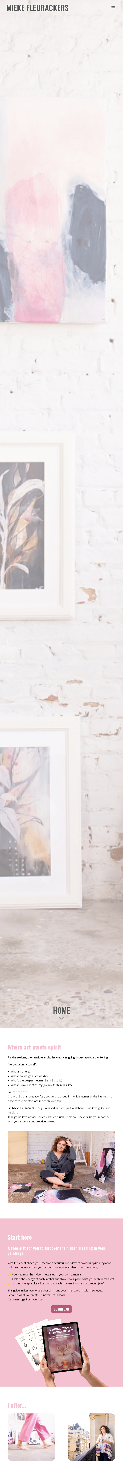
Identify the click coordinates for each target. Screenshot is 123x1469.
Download (61, 1309)
